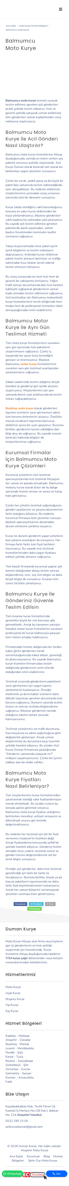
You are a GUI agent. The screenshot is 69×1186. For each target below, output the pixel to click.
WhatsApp (13, 1174)
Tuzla (19, 1057)
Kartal (9, 1057)
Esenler (11, 1078)
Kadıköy (11, 1036)
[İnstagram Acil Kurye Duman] (11, 1133)
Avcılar (25, 1069)
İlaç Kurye (12, 1011)
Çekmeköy (12, 1073)
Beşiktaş (11, 1044)
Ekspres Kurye (15, 999)
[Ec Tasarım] (34, 1175)
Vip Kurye (12, 1005)
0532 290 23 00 (17, 1121)
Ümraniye (12, 1069)
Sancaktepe (25, 1061)
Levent (10, 1048)
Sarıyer (26, 1073)
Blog (47, 1156)
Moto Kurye (13, 987)
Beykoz (10, 1061)
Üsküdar (25, 1040)
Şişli (20, 1053)
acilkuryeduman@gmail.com (24, 1127)
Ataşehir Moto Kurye (34, 1150)
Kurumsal (33, 1156)
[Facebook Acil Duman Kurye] (7, 1133)
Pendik (10, 1053)
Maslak (24, 1044)
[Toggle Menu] (60, 9)
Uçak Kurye (13, 993)
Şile (26, 1065)
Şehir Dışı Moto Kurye (42, 1161)
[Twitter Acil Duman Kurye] (15, 1133)
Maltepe (24, 1036)
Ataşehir (11, 1040)
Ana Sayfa (16, 1156)
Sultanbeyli (13, 1065)
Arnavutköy (26, 1078)
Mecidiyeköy (25, 1048)
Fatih (9, 1082)
